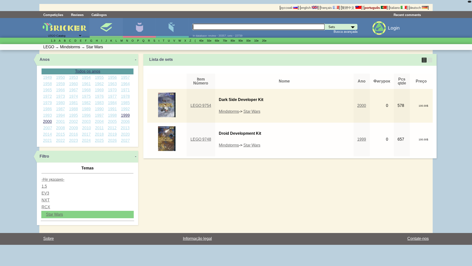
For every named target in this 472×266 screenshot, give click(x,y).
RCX (46, 207)
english (306, 8)
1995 (73, 115)
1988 (73, 109)
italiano (395, 8)
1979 (47, 103)
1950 (60, 77)
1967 (73, 90)
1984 (112, 103)
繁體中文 (348, 8)
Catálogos (99, 15)
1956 (112, 77)
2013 (125, 128)
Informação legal (197, 238)
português (372, 8)
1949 (47, 77)
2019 (112, 134)
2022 (60, 140)
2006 (125, 121)
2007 (47, 128)
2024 (86, 140)
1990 (99, 109)
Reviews (77, 15)
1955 (99, 77)
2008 (60, 128)
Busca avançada (345, 31)
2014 (47, 134)
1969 (99, 90)
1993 (47, 115)
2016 (73, 134)
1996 (86, 115)
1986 (47, 109)
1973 (60, 96)
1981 (73, 103)
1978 (125, 96)
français (327, 8)
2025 (99, 140)
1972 (47, 96)
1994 (60, 115)
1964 (125, 84)
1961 (86, 84)
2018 (99, 134)
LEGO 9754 (201, 105)
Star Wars (54, 214)
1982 (86, 103)
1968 (86, 90)
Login (394, 28)
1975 (86, 96)
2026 (112, 140)
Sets (106, 28)
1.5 (44, 186)
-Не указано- (53, 179)
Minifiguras (139, 28)
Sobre (48, 238)
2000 (47, 121)
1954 (86, 77)
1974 (73, 96)
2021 (47, 140)
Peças (172, 28)
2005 (112, 121)
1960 (73, 84)
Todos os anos (87, 71)
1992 (125, 109)
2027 (125, 140)
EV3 (45, 193)
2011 (99, 128)
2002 (73, 121)
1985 (125, 103)
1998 (112, 115)
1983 (99, 103)
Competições (53, 15)
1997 (99, 115)
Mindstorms (229, 111)
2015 (60, 134)
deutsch (416, 8)
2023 (73, 140)
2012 (112, 128)
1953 (73, 77)
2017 (86, 134)
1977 (112, 96)
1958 (47, 84)
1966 (60, 90)
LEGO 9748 (201, 139)
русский (286, 8)
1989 (86, 109)
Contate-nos (418, 238)
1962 (99, 84)
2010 (86, 128)
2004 (99, 121)
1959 (60, 84)
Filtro (44, 156)
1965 (47, 90)
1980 (60, 103)
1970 (112, 90)
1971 (125, 90)
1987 (60, 109)
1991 (112, 109)
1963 (112, 84)
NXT (46, 200)
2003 (86, 121)
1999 (125, 115)
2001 (60, 121)
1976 (99, 96)
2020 (125, 134)
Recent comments (407, 15)
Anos (45, 59)
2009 (73, 128)
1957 (125, 77)
